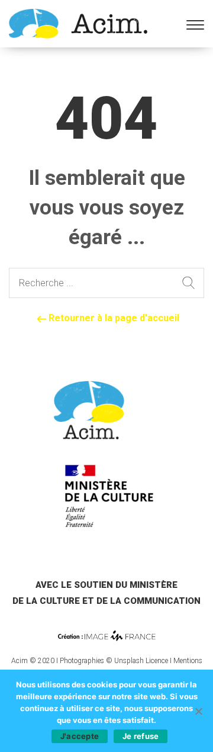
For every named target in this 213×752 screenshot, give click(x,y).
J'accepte (79, 736)
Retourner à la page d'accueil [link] (112, 318)
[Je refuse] (198, 711)
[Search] (188, 283)
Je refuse (140, 736)
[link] (78, 22)
